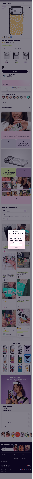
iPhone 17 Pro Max (13, 238)
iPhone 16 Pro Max (16, 242)
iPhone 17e (21, 240)
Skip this (16, 247)
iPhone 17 (16, 240)
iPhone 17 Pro (20, 238)
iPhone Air (11, 240)
